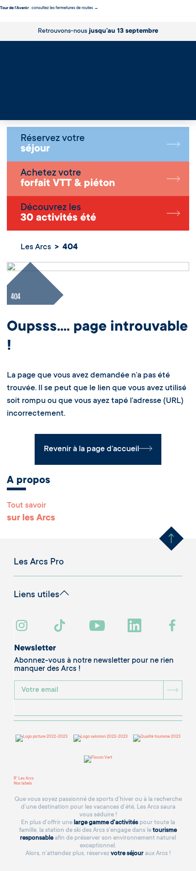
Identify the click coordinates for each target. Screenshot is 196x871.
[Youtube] (98, 626)
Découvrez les (58, 213)
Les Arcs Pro (39, 563)
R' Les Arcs (24, 778)
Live (4, 113)
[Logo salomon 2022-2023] (100, 738)
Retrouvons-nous (98, 31)
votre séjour (127, 853)
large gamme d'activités (106, 822)
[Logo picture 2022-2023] (41, 738)
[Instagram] (23, 626)
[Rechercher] (2, 108)
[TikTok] (60, 626)
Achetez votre (68, 179)
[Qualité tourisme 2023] (157, 738)
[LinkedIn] (136, 626)
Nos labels (23, 783)
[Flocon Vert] (98, 759)
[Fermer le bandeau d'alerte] (2, 19)
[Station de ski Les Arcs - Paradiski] (98, 77)
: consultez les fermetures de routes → (49, 8)
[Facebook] (173, 626)
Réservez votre (53, 144)
